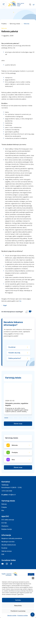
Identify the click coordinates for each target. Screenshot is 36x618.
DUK (3, 554)
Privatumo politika (22, 615)
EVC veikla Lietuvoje (8, 519)
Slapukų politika (11, 615)
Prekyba (4, 507)
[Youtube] (3, 564)
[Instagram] (7, 564)
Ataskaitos (5, 526)
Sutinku (18, 600)
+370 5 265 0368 (7, 491)
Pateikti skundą (14, 353)
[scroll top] (32, 615)
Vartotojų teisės (15, 24)
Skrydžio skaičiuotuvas (9, 545)
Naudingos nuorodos (8, 541)
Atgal (5, 305)
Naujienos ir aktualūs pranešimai (12, 538)
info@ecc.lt (12, 494)
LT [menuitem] (33, 5)
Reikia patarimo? (14, 358)
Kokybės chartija (7, 529)
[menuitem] (33, 4)
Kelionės (26, 24)
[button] (33, 578)
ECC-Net (4, 523)
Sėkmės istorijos (7, 551)
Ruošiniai (11, 347)
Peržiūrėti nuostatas (18, 611)
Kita (3, 510)
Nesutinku (18, 606)
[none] (33, 4)
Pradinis (4, 23)
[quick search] (30, 4)
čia (20, 301)
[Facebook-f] (11, 564)
